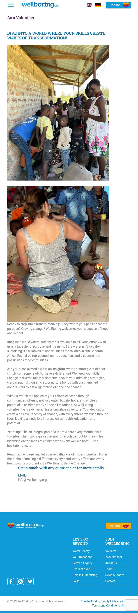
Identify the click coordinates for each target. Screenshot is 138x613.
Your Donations (82, 557)
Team (108, 569)
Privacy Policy (120, 601)
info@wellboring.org (32, 480)
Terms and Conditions (106, 605)
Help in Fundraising (85, 575)
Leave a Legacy (82, 563)
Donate (115, 526)
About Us (111, 563)
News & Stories (114, 575)
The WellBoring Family (95, 601)
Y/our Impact (113, 557)
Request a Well (82, 569)
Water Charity (81, 551)
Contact (110, 581)
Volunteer (111, 551)
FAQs (76, 581)
